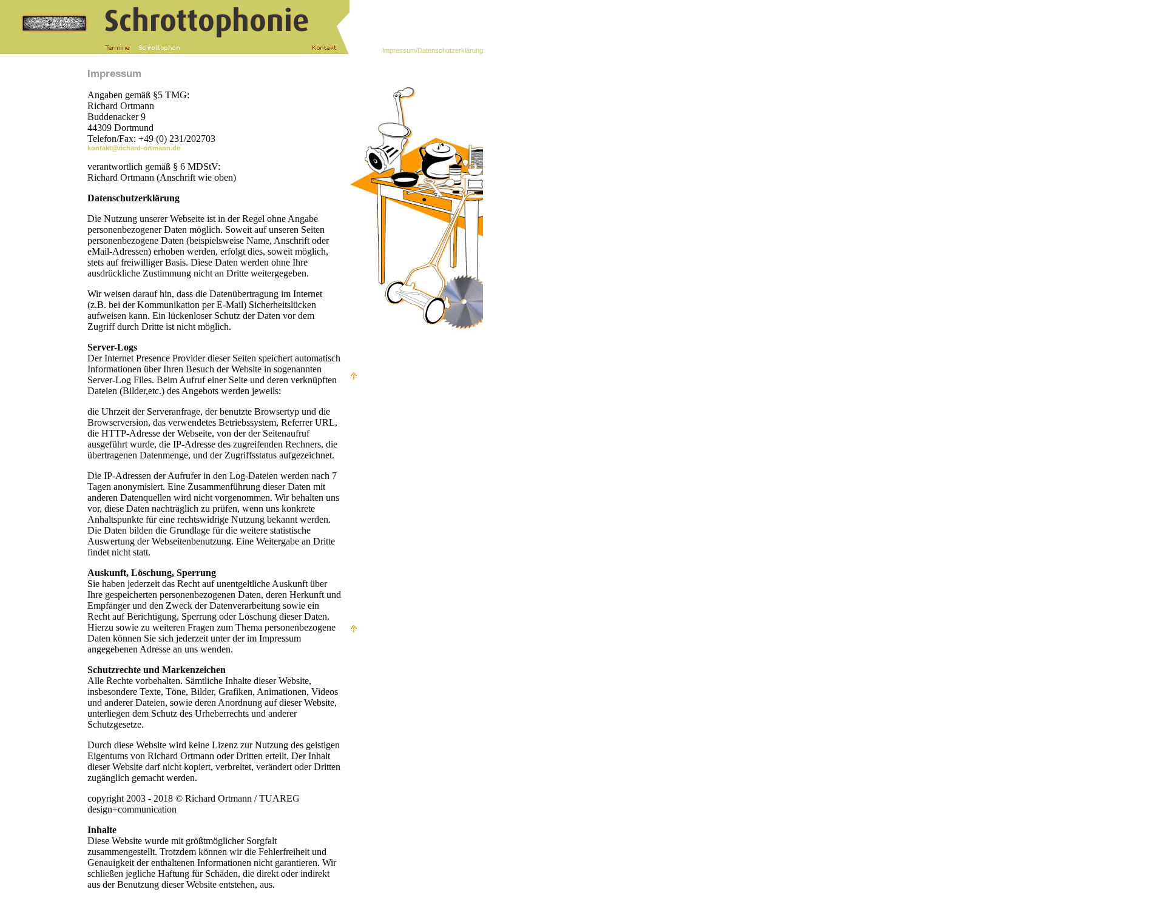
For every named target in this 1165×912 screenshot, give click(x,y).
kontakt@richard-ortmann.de (133, 148)
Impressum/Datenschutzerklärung (432, 50)
